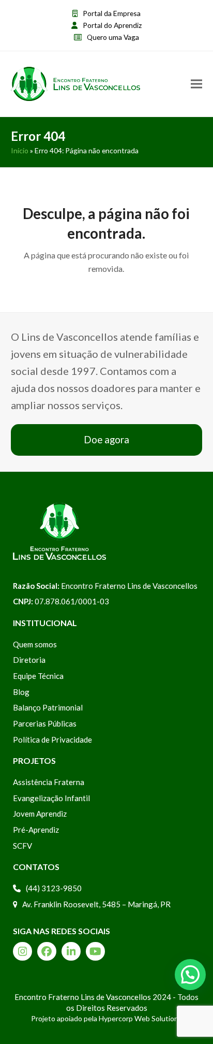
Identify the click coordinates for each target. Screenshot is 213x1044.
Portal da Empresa (112, 13)
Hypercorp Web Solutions (140, 1018)
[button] (196, 84)
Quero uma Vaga (113, 37)
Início (19, 150)
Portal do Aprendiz (112, 25)
